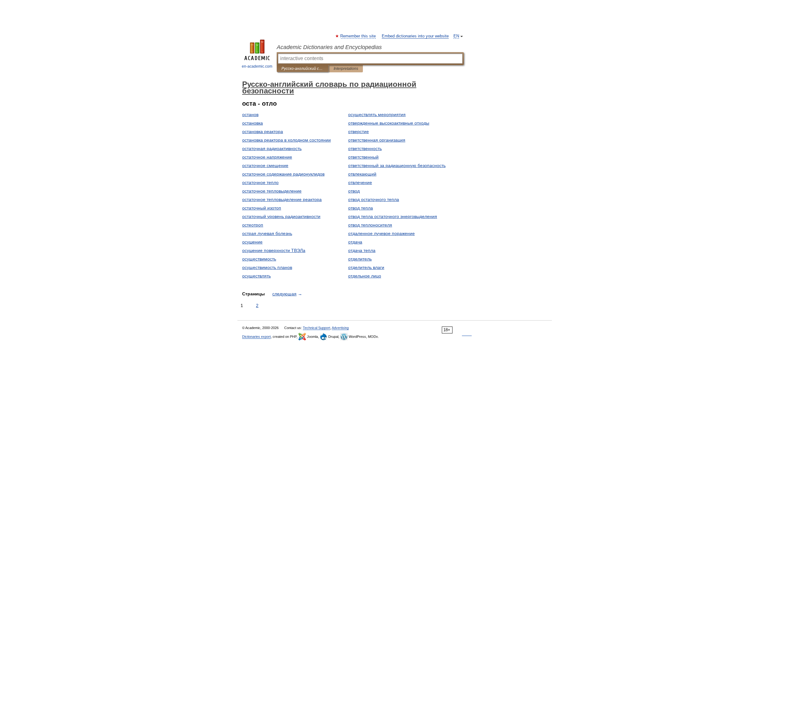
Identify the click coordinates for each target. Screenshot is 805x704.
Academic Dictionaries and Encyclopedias (329, 47)
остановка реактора (262, 131)
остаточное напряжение (267, 156)
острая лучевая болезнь (267, 233)
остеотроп (252, 224)
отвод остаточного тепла (373, 199)
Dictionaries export (256, 336)
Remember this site (358, 36)
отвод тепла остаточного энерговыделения (392, 216)
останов (250, 114)
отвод (354, 190)
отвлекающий (362, 173)
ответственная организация (376, 139)
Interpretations (346, 68)
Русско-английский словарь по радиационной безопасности (302, 68)
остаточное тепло (260, 182)
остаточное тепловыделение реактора (282, 199)
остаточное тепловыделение (272, 190)
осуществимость (259, 258)
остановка (252, 123)
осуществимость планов (267, 267)
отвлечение (360, 182)
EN (456, 36)
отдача (355, 241)
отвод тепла (360, 207)
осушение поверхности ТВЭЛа (273, 250)
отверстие (358, 131)
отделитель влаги (366, 267)
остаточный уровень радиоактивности (281, 216)
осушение (252, 241)
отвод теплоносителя (370, 224)
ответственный (363, 156)
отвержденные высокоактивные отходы (388, 123)
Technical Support (316, 328)
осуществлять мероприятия (377, 114)
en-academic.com (257, 66)
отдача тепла (361, 250)
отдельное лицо (364, 275)
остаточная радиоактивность (272, 148)
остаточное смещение (265, 165)
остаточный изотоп (261, 207)
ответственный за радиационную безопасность (397, 165)
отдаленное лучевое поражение (381, 233)
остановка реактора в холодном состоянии (286, 139)
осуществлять (256, 275)
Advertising (340, 328)
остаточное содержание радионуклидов (283, 173)
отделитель (360, 258)
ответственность (365, 148)
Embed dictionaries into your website (415, 36)
